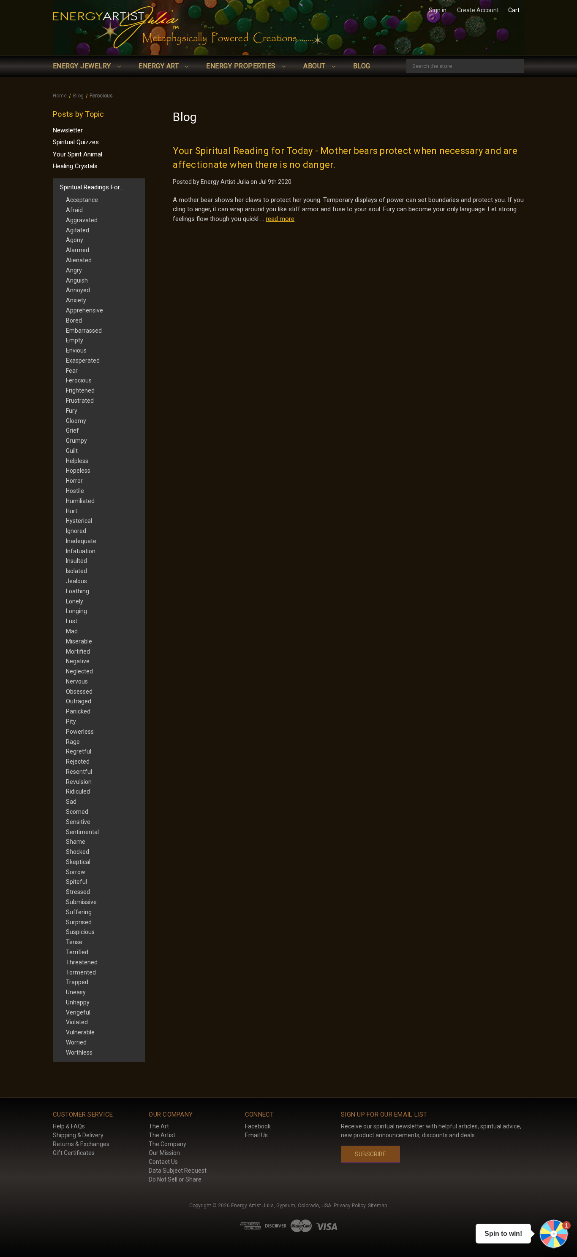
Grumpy (76, 440)
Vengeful (78, 1012)
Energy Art (159, 66)
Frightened (80, 390)
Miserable (79, 641)
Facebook (258, 1126)
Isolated (76, 571)
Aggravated (82, 220)
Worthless (79, 1052)
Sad (71, 801)
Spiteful (76, 881)
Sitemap (377, 1206)
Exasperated (83, 360)
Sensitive (78, 821)
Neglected (79, 671)
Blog (361, 66)
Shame (75, 841)
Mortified (78, 651)
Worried (76, 1042)
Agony (74, 240)
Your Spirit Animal (77, 154)
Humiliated (80, 501)
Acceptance (82, 199)
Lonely (74, 601)
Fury (71, 410)
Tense (74, 942)
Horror (74, 480)
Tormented (81, 972)
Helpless (77, 461)
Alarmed (77, 250)
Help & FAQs (69, 1126)
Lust (71, 621)
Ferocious (79, 380)
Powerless (80, 731)
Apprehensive (84, 310)
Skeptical (78, 862)
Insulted (76, 560)
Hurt (71, 511)
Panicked (78, 711)
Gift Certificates (74, 1152)
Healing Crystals (75, 166)
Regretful (78, 751)
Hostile (75, 490)
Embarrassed (84, 330)
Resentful (79, 771)
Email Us (256, 1135)
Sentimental (82, 832)
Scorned (77, 811)
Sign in (437, 10)
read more (280, 219)
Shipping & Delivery (78, 1135)
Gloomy (76, 420)
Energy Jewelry (83, 66)
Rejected (78, 761)
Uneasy (76, 992)
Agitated (77, 230)
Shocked (77, 851)
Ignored (76, 531)
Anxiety (76, 300)
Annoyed (78, 290)
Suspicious (80, 932)
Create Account (478, 10)
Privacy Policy (349, 1206)
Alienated (79, 260)
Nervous (77, 681)
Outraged (78, 701)
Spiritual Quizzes (76, 142)
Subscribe (370, 1154)
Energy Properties (242, 66)
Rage (73, 741)
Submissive (81, 902)
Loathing (77, 591)
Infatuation (80, 551)
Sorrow (75, 872)
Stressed (78, 891)
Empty (74, 340)
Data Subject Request (178, 1170)
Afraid (74, 210)
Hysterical (79, 520)
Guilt (72, 450)
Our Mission (164, 1152)
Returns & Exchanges (81, 1144)
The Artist (162, 1135)
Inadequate (81, 541)
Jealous (76, 581)
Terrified (77, 952)
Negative (78, 661)
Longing (76, 611)
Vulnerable (80, 1032)
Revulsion (79, 781)
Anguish (77, 280)
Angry (74, 270)
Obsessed (79, 691)
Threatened (82, 962)
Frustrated (80, 400)
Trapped (77, 982)
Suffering (79, 912)
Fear (72, 370)
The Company (167, 1144)
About (315, 66)
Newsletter (68, 130)
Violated (77, 1022)
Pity (71, 721)
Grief (72, 430)
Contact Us (163, 1161)
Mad (72, 631)
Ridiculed (78, 791)
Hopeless (78, 470)
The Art (159, 1126)
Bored (74, 320)
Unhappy (78, 1002)
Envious (76, 350)
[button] (554, 1234)
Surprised (79, 922)
